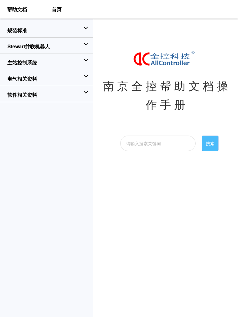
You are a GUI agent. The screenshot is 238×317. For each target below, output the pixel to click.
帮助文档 (17, 9)
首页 (57, 9)
